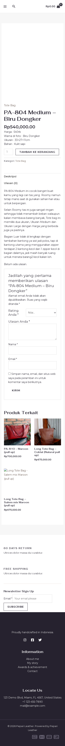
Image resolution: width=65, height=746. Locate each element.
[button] (14, 6)
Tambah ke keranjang (37, 152)
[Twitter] (40, 640)
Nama (13, 344)
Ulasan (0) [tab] (11, 183)
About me (32, 659)
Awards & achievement (32, 667)
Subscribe (15, 606)
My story (32, 663)
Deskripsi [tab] (10, 176)
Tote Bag (10, 105)
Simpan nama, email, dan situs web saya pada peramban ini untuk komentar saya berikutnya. (32, 378)
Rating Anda (13, 312)
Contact (32, 671)
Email (12, 359)
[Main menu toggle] (5, 6)
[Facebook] (32, 640)
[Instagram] (25, 640)
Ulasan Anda (19, 321)
